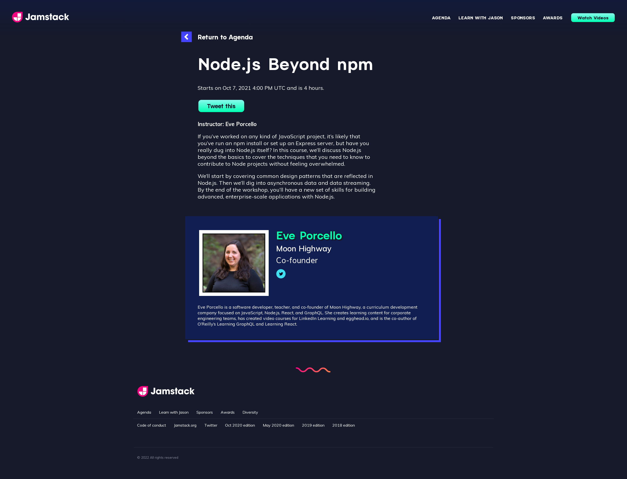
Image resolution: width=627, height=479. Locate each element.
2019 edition (313, 425)
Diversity (250, 412)
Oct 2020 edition (240, 425)
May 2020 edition (278, 425)
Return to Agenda (225, 37)
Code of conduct (151, 425)
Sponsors (523, 17)
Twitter (210, 425)
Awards (553, 17)
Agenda (441, 17)
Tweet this (221, 106)
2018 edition (343, 425)
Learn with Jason (480, 17)
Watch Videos (593, 17)
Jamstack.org (185, 425)
